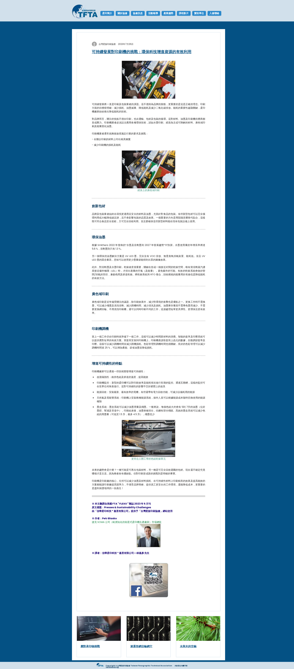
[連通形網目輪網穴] (149, 628)
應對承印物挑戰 (90, 646)
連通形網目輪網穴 (141, 646)
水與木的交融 (188, 646)
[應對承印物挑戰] (99, 628)
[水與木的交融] (198, 628)
